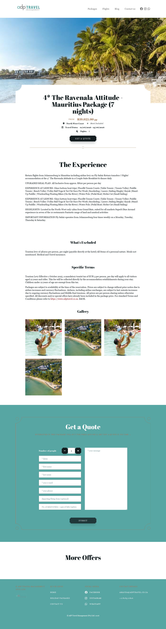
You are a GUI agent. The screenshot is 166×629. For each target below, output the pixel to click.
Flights (105, 9)
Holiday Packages (60, 598)
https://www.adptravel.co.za (64, 299)
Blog (117, 9)
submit (83, 520)
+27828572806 (126, 598)
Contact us (130, 9)
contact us (56, 604)
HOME (53, 592)
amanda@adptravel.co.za (133, 592)
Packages (92, 9)
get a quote (83, 138)
